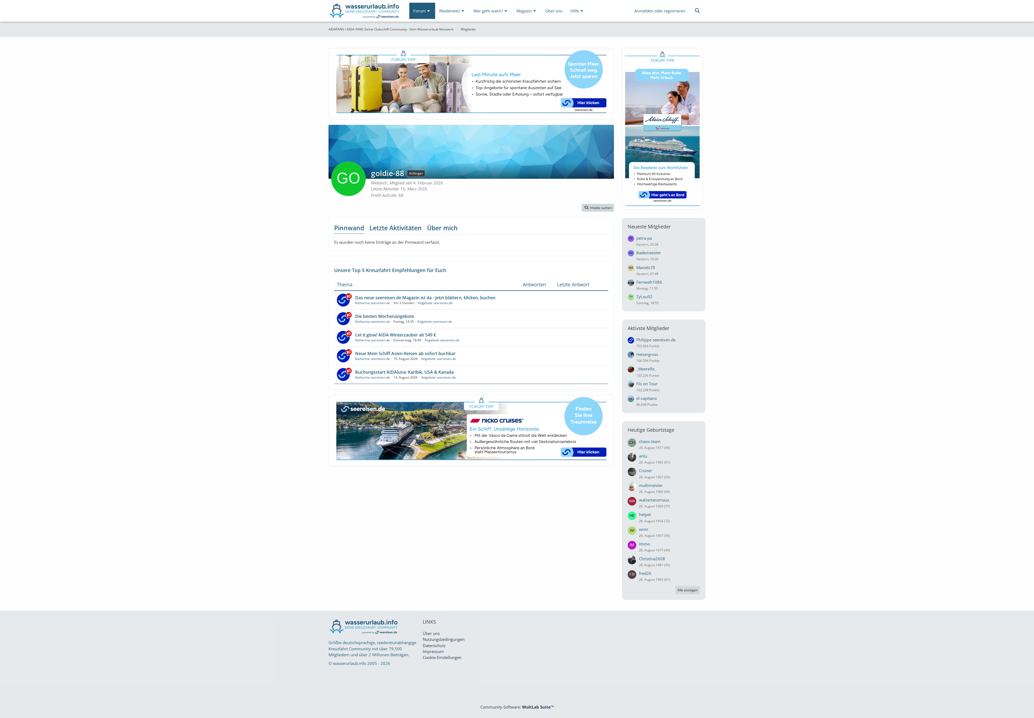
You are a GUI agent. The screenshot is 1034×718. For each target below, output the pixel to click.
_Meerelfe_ (646, 369)
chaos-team (650, 441)
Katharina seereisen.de (372, 303)
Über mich (442, 228)
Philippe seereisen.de (656, 339)
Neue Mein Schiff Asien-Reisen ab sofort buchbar (405, 353)
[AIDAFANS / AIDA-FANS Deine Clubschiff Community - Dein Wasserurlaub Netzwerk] (365, 12)
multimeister (651, 485)
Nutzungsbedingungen (443, 639)
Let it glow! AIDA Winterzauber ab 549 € (395, 335)
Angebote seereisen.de (435, 303)
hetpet (645, 514)
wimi (643, 529)
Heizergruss (647, 354)
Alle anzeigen (687, 590)
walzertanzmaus (654, 500)
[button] (598, 208)
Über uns (431, 633)
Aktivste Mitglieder (648, 328)
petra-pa (644, 238)
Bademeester (648, 252)
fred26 (645, 573)
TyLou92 (644, 296)
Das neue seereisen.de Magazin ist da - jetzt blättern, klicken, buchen (425, 298)
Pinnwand (349, 228)
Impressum (433, 651)
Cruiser (645, 470)
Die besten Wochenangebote (384, 316)
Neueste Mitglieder (649, 226)
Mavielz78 (645, 267)
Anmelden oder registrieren (659, 10)
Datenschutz (434, 645)
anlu (643, 456)
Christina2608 (652, 558)
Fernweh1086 (649, 282)
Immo (644, 544)
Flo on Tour (647, 383)
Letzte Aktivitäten (395, 228)
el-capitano (646, 398)
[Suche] (697, 11)
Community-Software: (517, 707)
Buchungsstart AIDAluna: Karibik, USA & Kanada (404, 372)
